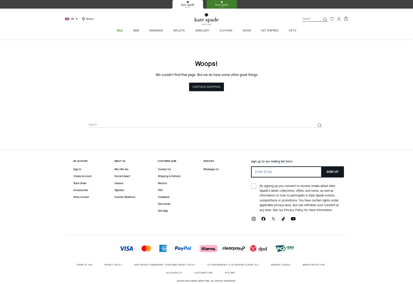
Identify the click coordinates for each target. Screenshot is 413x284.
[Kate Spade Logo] (206, 19)
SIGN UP (332, 172)
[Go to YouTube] (293, 220)
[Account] (339, 19)
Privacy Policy (293, 210)
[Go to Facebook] (263, 220)
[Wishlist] (332, 19)
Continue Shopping (206, 87)
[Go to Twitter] (273, 220)
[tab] (188, 4)
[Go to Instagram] (253, 220)
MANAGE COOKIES (281, 264)
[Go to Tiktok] (283, 220)
